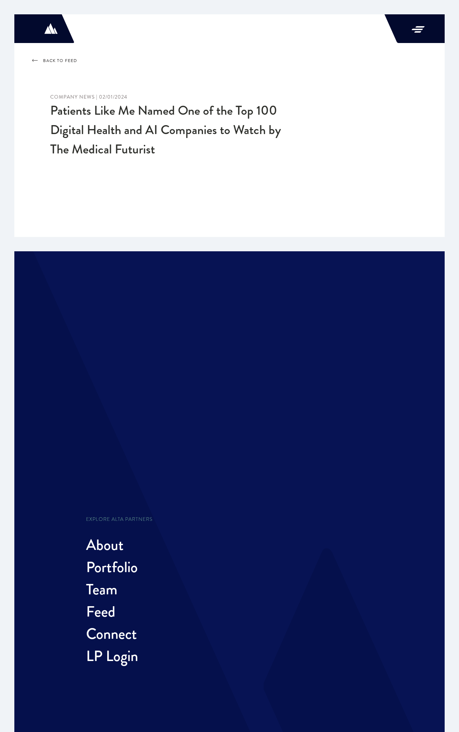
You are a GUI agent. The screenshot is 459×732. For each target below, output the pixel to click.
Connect (111, 633)
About (105, 544)
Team (101, 589)
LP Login (112, 656)
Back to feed (60, 60)
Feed (100, 611)
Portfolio (112, 567)
